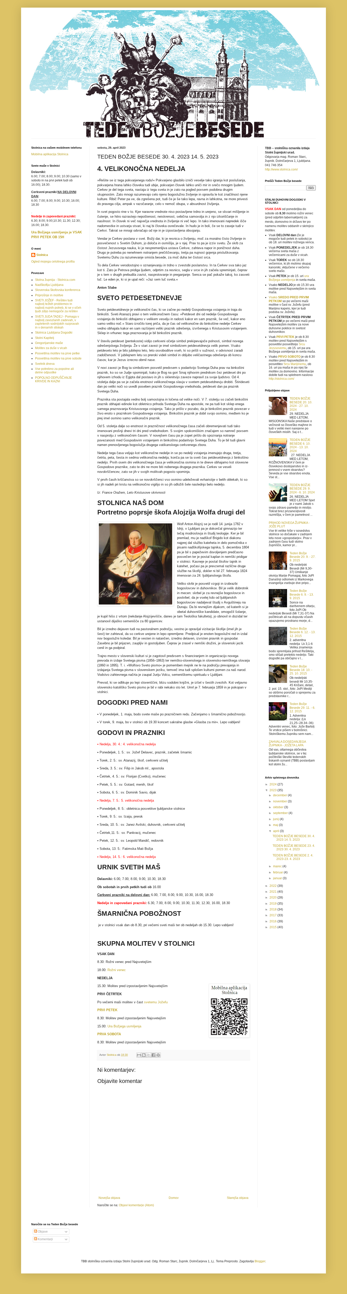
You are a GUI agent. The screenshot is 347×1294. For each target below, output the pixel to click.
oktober (278, 807)
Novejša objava (109, 1198)
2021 (273, 891)
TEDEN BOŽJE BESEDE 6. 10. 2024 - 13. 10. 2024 (300, 445)
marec (277, 866)
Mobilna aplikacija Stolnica (49, 154)
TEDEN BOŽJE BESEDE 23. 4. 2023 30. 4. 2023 (294, 847)
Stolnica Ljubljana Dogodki (53, 332)
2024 (273, 784)
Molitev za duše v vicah (51, 348)
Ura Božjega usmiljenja (124, 1026)
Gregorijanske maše (49, 343)
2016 (273, 921)
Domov (174, 1198)
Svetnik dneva (45, 364)
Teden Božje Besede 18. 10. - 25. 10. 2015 (301, 670)
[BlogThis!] (143, 1055)
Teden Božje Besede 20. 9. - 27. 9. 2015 (303, 556)
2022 (273, 886)
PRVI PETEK (285, 337)
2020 (273, 897)
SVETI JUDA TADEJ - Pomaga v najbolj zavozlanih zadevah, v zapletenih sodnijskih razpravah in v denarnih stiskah (57, 322)
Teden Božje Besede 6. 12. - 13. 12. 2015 (303, 632)
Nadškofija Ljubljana (49, 285)
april (276, 831)
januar (278, 878)
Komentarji (45, 1239)
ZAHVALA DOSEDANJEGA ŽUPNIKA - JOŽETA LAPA (287, 743)
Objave (42, 1231)
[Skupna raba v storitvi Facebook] (153, 1055)
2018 (273, 909)
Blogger (260, 1261)
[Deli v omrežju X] (148, 1055)
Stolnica (42, 255)
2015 (273, 927)
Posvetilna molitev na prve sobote (58, 358)
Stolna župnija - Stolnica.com (55, 280)
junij (276, 819)
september (281, 813)
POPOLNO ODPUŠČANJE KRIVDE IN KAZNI (53, 379)
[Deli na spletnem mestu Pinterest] (158, 1055)
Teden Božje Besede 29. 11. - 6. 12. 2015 (302, 707)
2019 (273, 903)
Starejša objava (237, 1198)
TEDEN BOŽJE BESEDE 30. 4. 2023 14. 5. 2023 (294, 837)
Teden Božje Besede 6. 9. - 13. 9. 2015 (302, 594)
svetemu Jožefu (155, 1002)
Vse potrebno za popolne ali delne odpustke (54, 370)
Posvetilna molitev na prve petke (57, 353)
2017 (273, 915)
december (280, 795)
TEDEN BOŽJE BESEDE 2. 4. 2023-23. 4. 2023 (293, 857)
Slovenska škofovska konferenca (57, 290)
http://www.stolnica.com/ (281, 169)
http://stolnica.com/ (281, 379)
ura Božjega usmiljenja (289, 277)
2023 (273, 790)
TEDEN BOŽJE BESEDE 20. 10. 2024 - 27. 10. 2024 (301, 404)
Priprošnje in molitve (49, 295)
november (280, 801)
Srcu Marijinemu (294, 364)
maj (276, 825)
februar (278, 872)
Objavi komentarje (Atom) (136, 1205)
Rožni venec (116, 970)
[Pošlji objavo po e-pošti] (138, 1055)
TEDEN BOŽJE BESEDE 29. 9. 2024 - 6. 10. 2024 (302, 488)
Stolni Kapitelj (44, 338)
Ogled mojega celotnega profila (53, 261)
